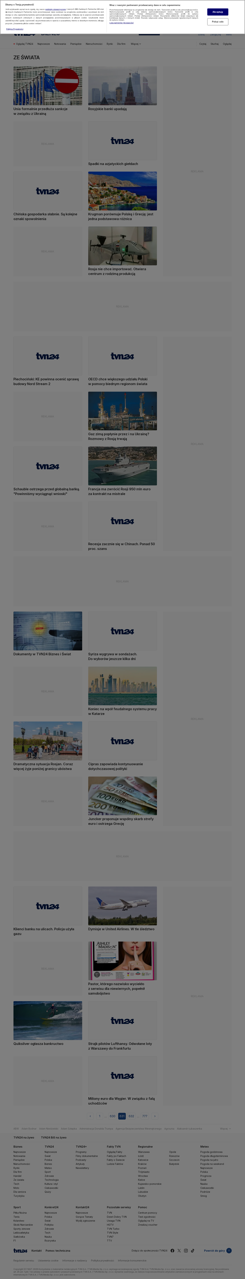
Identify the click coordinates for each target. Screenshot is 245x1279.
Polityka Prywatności (14, 29)
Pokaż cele (217, 21)
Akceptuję (218, 12)
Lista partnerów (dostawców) (121, 23)
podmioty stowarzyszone (55, 9)
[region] (122, 17)
